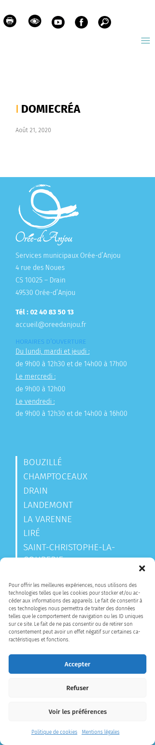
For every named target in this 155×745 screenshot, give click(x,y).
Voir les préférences (78, 712)
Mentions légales (101, 732)
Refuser (77, 688)
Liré (31, 533)
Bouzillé (42, 462)
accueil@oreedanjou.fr (51, 324)
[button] (142, 568)
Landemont (48, 504)
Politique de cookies (54, 732)
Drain (35, 490)
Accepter (77, 664)
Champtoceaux (55, 476)
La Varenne (47, 519)
